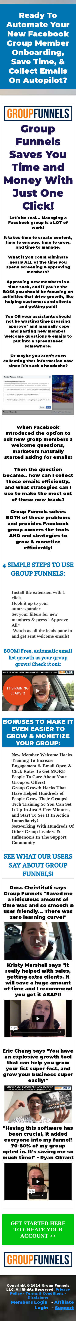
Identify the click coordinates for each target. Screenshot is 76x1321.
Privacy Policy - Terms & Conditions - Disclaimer (40, 1293)
